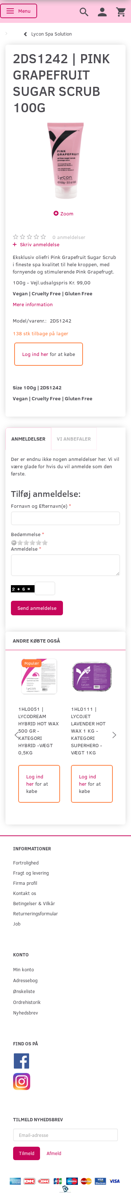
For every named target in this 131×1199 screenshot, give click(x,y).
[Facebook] (21, 1060)
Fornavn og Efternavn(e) (39, 505)
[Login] (102, 11)
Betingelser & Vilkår (34, 903)
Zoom (67, 213)
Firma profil (25, 883)
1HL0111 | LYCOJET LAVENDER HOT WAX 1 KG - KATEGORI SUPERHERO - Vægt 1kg (88, 730)
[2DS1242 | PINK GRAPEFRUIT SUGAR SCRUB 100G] (65, 160)
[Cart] (121, 11)
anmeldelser (69, 237)
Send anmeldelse (36, 607)
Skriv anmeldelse (39, 244)
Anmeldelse (24, 548)
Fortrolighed (26, 862)
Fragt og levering (31, 873)
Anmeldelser (28, 438)
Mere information (33, 304)
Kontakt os (24, 893)
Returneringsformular (35, 913)
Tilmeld (26, 1153)
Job (16, 923)
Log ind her (35, 354)
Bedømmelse (25, 534)
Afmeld (54, 1153)
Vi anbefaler (74, 438)
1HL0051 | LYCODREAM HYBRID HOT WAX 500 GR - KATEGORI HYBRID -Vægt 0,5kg (38, 730)
